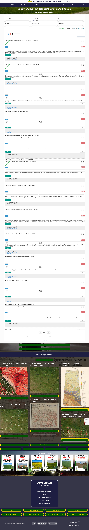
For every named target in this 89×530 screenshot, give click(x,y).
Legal (79, 521)
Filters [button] (82, 28)
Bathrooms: (8, 23)
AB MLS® (70, 521)
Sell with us (13, 4)
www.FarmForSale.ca (44, 502)
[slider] (5, 20)
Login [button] (18, 33)
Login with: (5, 33)
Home (4, 4)
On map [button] (73, 28)
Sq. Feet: (61, 23)
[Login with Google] (10, 34)
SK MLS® (75, 521)
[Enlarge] (27, 409)
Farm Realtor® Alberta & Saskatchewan (12, 59)
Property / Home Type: (35, 18)
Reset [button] (77, 28)
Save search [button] (61, 28)
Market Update (64, 4)
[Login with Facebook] (8, 34)
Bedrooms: (61, 18)
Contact (84, 4)
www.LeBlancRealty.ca (44, 505)
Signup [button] (16, 33)
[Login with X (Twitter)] (12, 34)
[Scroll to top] (87, 528)
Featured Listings (24, 4)
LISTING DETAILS (8, 55)
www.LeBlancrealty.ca (74, 525)
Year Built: (35, 23)
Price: (8, 18)
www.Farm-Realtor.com (44, 503)
